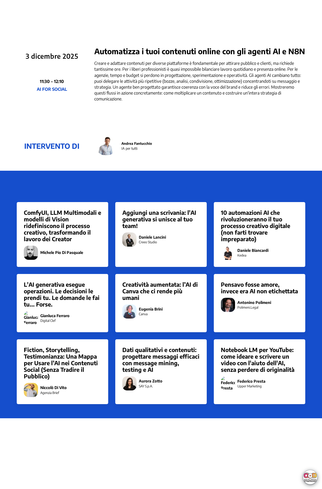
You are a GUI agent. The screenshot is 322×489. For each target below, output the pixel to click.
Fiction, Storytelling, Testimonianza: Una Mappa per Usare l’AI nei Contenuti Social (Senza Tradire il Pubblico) (61, 363)
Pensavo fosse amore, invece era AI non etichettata (259, 287)
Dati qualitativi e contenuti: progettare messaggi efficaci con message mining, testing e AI (160, 359)
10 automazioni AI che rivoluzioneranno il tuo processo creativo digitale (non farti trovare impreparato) (255, 225)
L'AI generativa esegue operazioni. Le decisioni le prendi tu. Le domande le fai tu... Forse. (61, 294)
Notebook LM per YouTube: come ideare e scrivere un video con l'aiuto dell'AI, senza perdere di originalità (257, 359)
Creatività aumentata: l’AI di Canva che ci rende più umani (160, 291)
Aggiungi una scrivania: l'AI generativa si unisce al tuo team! (159, 219)
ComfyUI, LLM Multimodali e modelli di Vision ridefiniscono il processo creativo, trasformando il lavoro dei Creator (62, 225)
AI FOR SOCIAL (52, 89)
